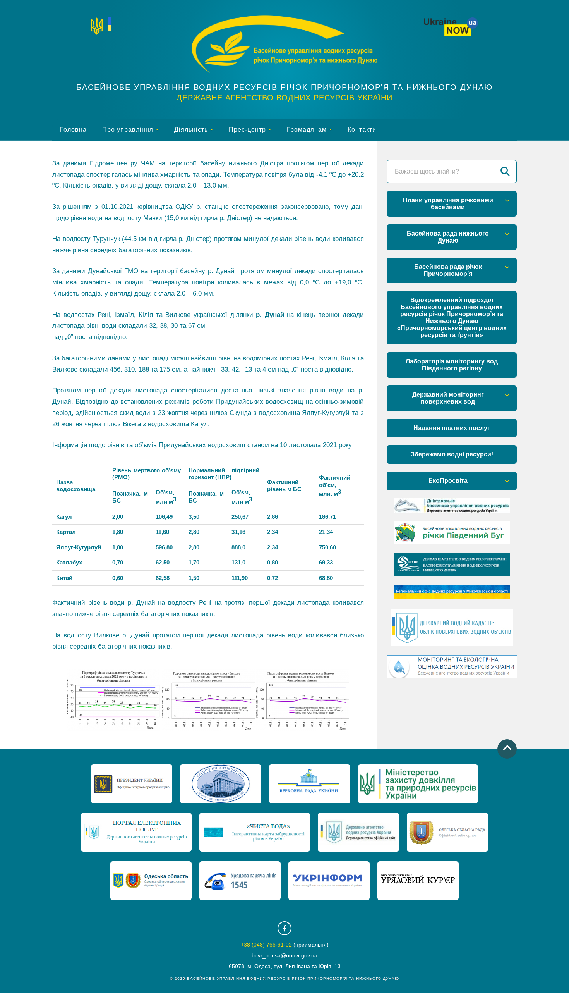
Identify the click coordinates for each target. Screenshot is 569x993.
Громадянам (307, 129)
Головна (73, 129)
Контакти (362, 129)
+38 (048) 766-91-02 (266, 944)
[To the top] (507, 749)
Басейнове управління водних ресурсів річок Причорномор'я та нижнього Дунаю (284, 87)
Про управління (127, 129)
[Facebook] (284, 928)
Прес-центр (247, 129)
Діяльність (191, 129)
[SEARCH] (505, 171)
